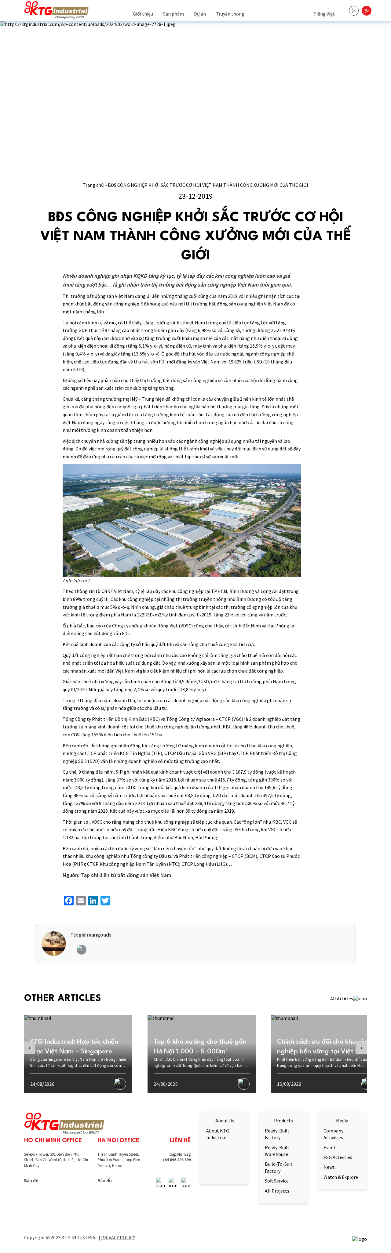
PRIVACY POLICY (118, 1237)
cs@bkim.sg (180, 1154)
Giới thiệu (143, 14)
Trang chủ (93, 185)
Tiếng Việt (324, 14)
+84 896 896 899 (176, 1159)
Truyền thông (230, 14)
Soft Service (277, 1181)
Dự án (200, 14)
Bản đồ (31, 1180)
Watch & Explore (340, 1177)
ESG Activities (337, 1157)
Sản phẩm (173, 14)
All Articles (341, 999)
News (329, 1167)
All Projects (277, 1191)
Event (329, 1147)
